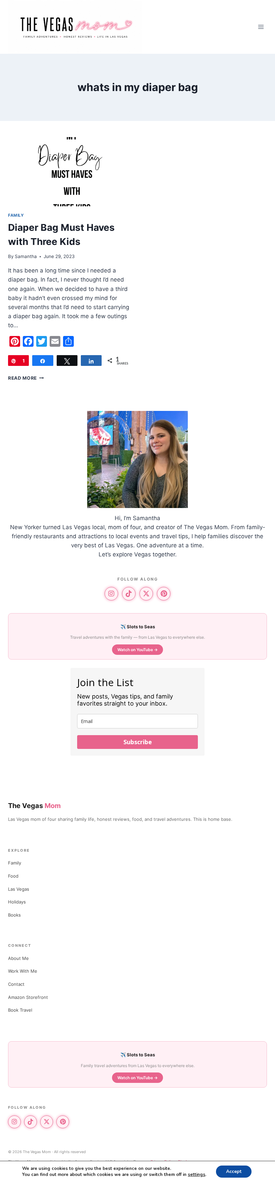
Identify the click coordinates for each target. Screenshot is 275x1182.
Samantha (26, 256)
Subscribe (137, 742)
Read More (26, 378)
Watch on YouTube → (137, 649)
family (16, 215)
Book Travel (20, 1010)
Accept (233, 1171)
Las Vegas (18, 889)
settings (196, 1175)
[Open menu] (261, 27)
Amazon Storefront (28, 997)
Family (14, 863)
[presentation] (69, 171)
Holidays (17, 901)
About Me (18, 958)
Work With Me (22, 971)
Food (13, 876)
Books (14, 915)
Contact (16, 984)
